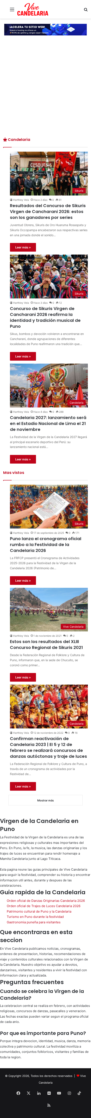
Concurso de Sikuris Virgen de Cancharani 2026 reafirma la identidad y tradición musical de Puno (45, 317)
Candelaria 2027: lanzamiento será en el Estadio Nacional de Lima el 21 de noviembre (48, 423)
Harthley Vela (21, 199)
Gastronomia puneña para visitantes (34, 922)
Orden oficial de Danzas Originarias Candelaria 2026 (46, 901)
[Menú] (12, 11)
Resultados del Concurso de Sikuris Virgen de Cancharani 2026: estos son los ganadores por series (48, 211)
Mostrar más (45, 800)
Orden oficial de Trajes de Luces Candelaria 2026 (43, 906)
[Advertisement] (45, 89)
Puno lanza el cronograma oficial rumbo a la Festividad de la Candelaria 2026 (45, 544)
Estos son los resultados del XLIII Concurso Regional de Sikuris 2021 (46, 644)
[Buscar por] (86, 11)
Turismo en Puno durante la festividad (35, 917)
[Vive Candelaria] (32, 9)
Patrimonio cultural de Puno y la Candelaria (39, 911)
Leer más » (23, 247)
